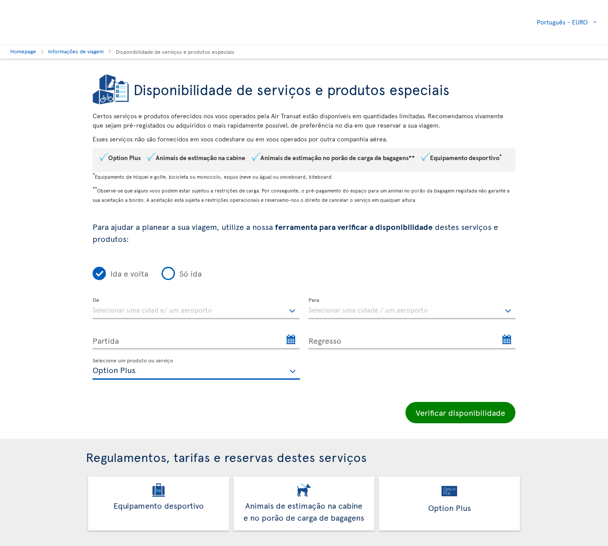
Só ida (190, 273)
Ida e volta (129, 273)
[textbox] (196, 308)
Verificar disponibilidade (460, 412)
